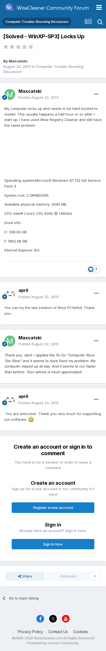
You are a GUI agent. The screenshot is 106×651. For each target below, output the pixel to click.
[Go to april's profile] (9, 293)
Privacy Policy (30, 631)
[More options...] (96, 94)
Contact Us (58, 631)
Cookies (80, 631)
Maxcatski (18, 61)
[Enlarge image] (31, 419)
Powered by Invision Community (53, 643)
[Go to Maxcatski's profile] (9, 94)
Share (26, 576)
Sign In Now (53, 544)
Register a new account (53, 507)
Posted (38, 97)
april (23, 290)
